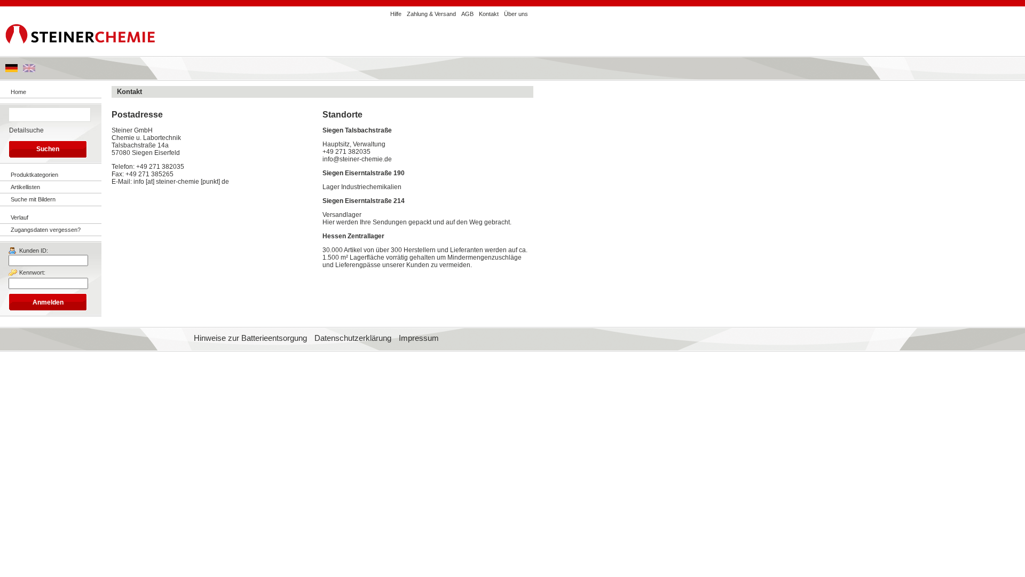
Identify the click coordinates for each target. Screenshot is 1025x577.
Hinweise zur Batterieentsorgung (250, 338)
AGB (467, 14)
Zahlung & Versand (431, 14)
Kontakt (489, 14)
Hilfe (395, 14)
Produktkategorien (34, 174)
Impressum (419, 338)
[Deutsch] (11, 70)
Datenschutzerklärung (352, 338)
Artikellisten (25, 187)
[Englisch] (29, 70)
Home (18, 92)
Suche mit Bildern (33, 199)
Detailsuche (26, 130)
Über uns (516, 14)
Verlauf (19, 217)
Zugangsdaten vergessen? (46, 230)
